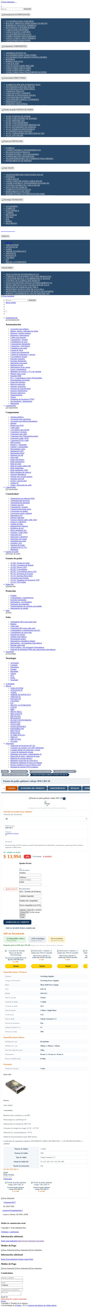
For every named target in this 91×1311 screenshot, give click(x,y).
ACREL (9, 249)
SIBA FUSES (15, 739)
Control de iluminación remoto (23, 281)
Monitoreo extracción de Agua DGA (25, 289)
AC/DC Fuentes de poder (18, 116)
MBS (12, 709)
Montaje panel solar (17, 645)
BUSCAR (27, 9)
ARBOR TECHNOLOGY (16, 251)
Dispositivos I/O (14, 102)
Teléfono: (22, 877)
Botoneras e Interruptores (20, 28)
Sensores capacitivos (18, 386)
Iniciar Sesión (11, 303)
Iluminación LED (17, 451)
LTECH (13, 707)
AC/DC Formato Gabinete (64, 771)
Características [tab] (57, 788)
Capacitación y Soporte (18, 32)
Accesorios (12, 206)
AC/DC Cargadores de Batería (21, 118)
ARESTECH (11, 253)
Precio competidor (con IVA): (30, 905)
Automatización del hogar (20, 87)
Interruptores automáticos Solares (25, 194)
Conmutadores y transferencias (23, 150)
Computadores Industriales (21, 36)
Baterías (10, 59)
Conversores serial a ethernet (22, 100)
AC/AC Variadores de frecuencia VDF (25, 133)
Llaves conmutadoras (18, 369)
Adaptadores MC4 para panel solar (24, 175)
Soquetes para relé (17, 479)
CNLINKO (10, 258)
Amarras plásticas (16, 53)
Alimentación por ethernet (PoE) (23, 85)
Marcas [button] (8, 686)
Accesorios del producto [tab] (32, 788)
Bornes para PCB (14, 61)
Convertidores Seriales (18, 357)
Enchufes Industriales (18, 152)
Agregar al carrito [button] (17, 922)
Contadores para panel (18, 40)
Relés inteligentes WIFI (19, 470)
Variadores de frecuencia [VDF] (22, 399)
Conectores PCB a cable (19, 440)
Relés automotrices (17, 462)
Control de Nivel (16, 350)
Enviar (22, 915)
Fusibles (10, 148)
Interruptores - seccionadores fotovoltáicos (26, 643)
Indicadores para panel (18, 363)
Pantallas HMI (15, 376)
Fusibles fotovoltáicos (18, 190)
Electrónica (12, 211)
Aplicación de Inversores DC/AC (22, 274)
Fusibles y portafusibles (19, 447)
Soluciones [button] (10, 743)
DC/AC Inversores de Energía (21, 127)
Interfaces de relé (16, 365)
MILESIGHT (15, 718)
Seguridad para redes (18, 541)
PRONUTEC (15, 722)
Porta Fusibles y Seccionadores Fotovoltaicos (27, 647)
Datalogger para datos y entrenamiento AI (29, 283)
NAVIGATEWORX (18, 726)
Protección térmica (17, 460)
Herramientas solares (18, 192)
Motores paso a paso (18, 374)
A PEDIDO (10, 684)
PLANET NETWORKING (20, 720)
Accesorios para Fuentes (19, 131)
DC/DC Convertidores (17, 123)
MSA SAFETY (16, 714)
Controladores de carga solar (23, 185)
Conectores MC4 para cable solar (24, 181)
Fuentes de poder (19, 771)
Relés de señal (15, 464)
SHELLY (14, 737)
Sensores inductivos (17, 393)
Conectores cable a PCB (19, 438)
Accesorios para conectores (21, 55)
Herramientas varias (17, 449)
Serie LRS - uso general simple (15, 774)
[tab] (12, 788)
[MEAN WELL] (12, 836)
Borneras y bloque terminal (21, 25)
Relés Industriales (17, 468)
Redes (9, 221)
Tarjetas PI (14, 483)
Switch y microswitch (18, 481)
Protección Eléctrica (17, 382)
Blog (31, 1259)
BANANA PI (11, 256)
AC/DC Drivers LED (15, 121)
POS (7, 219)
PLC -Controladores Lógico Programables (26, 378)
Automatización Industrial (20, 89)
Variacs (13, 397)
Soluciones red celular (18, 539)
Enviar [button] (3, 1301)
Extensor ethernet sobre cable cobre (23, 520)
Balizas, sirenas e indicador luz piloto (26, 23)
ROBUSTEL (15, 733)
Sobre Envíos (23, 1241)
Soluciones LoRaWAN (19, 537)
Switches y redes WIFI (18, 532)
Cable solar (12, 179)
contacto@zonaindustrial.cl (12, 1210)
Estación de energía (16, 187)
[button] (12, 318)
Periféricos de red (16, 528)
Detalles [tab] (75, 788)
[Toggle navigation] (16, 2)
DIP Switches (15, 442)
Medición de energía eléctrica (22, 287)
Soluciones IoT (16, 535)
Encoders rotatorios (17, 359)
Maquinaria (14, 403)
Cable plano (12, 64)
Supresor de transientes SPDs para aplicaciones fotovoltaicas (32, 649)
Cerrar (22, 917)
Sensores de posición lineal (20, 389)
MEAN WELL (16, 712)
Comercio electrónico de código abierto (42, 1305)
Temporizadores (16, 395)
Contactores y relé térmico (21, 38)
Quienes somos (23, 1259)
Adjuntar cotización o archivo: (30, 910)
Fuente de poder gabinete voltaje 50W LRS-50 (50, 774)
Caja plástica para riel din (20, 66)
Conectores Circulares (18, 68)
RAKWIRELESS (17, 729)
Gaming (10, 213)
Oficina (9, 217)
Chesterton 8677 (10, 1202)
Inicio (5, 771)
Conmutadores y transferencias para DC (27, 183)
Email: (21, 882)
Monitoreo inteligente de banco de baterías (29, 291)
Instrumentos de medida (19, 161)
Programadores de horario (20, 380)
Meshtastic (14, 550)
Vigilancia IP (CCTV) (18, 547)
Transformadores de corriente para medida (29, 159)
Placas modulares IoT (18, 530)
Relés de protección (17, 384)
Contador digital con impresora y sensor (28, 279)
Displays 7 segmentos (18, 445)
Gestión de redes (16, 524)
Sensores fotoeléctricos (18, 391)
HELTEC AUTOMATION (16, 262)
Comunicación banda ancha (21, 95)
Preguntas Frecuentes (36, 1241)
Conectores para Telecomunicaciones (26, 72)
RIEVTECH (15, 731)
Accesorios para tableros (20, 21)
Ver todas (9, 243)
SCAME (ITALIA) (17, 735)
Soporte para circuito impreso (21, 477)
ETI (7, 260)
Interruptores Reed (17, 453)
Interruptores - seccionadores (22, 154)
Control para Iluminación (19, 352)
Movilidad (11, 215)
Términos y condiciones (10, 1232)
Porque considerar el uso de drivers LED (28, 293)
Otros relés (14, 457)
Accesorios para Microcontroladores (26, 57)
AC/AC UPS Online (14, 135)
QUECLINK (15, 724)
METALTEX (15, 716)
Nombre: (22, 873)
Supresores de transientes (20, 156)
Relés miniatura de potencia (20, 472)
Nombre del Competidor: (28, 901)
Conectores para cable (18, 70)
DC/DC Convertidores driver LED (23, 125)
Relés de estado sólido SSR (20, 466)
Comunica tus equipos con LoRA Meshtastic (29, 276)
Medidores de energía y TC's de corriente (25, 372)
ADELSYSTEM (12, 245)
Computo (10, 208)
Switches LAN (16, 543)
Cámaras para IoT (15, 91)
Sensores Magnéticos (18, 474)
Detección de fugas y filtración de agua (27, 285)
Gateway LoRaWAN (18, 522)
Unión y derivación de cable (20, 485)
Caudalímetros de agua (18, 34)
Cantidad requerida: (26, 896)
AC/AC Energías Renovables (20, 129)
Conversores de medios (18, 97)
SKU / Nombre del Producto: (30, 891)
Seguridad (11, 223)
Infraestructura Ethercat (19, 526)
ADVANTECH (12, 247)
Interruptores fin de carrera (20, 367)
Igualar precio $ (11, 889)
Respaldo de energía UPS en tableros (24, 767)
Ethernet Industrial (17, 104)
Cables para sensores (17, 30)
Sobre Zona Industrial (9, 1241)
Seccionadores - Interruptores (21, 401)
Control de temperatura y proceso (22, 355)
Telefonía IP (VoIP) (17, 545)
